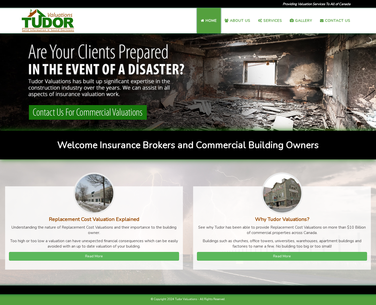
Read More (94, 256)
